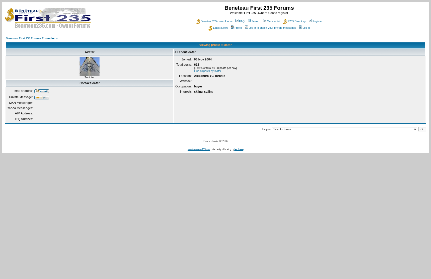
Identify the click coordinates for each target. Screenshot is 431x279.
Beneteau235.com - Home (216, 21)
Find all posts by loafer (207, 70)
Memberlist (273, 21)
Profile (238, 27)
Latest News (220, 27)
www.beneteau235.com (199, 149)
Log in (306, 27)
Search (255, 21)
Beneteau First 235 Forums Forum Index (32, 38)
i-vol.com (238, 149)
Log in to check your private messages (272, 27)
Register (318, 21)
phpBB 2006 (221, 141)
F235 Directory (297, 21)
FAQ (242, 21)
